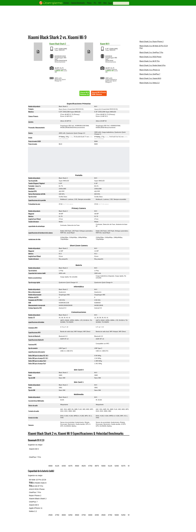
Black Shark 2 (60, 43)
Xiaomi (52, 43)
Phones (89, 3)
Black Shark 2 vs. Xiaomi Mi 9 (150, 78)
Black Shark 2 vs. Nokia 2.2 (149, 83)
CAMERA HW (59, 71)
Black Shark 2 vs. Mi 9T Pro (150, 61)
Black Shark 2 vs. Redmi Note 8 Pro (152, 65)
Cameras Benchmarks (78, 3)
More (105, 3)
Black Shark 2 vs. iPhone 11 (150, 70)
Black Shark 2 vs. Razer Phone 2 (151, 41)
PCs (95, 3)
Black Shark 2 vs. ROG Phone (150, 57)
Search (110, 3)
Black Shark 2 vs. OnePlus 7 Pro (151, 52)
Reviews (66, 3)
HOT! (99, 3)
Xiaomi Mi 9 (98, 109)
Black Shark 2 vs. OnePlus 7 (150, 74)
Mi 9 (107, 43)
